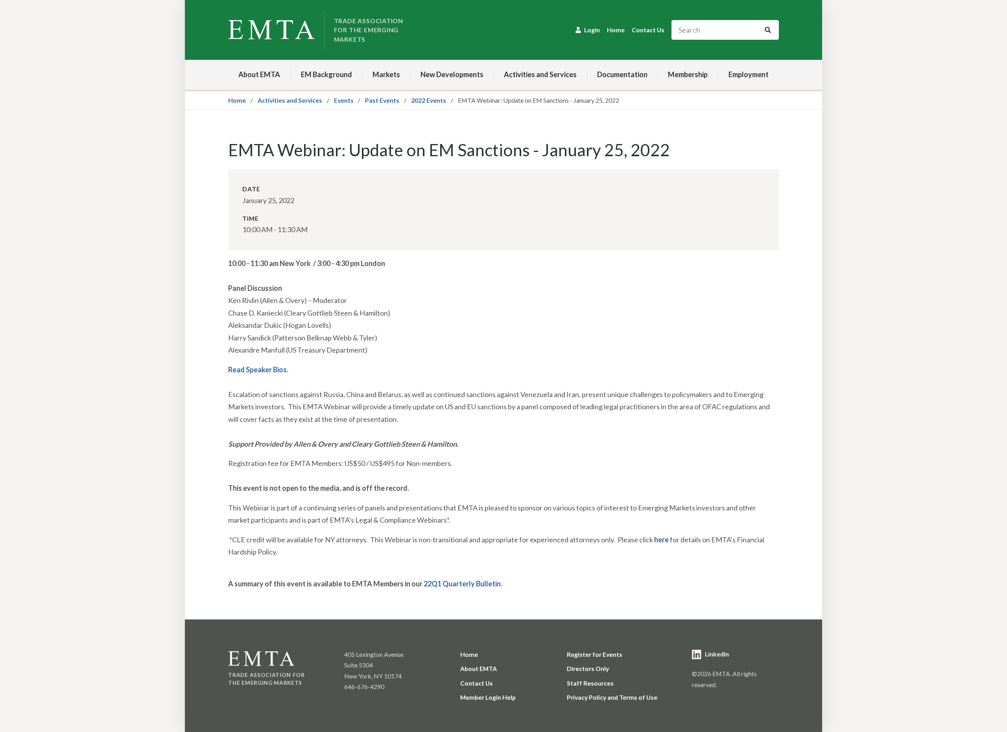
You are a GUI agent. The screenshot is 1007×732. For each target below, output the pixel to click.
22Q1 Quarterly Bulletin (462, 583)
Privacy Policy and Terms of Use (612, 697)
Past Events (382, 100)
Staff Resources (590, 683)
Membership (688, 74)
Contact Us (648, 29)
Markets (386, 74)
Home (616, 29)
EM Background (326, 74)
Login (592, 29)
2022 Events (428, 100)
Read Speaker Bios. (258, 369)
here (661, 539)
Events (344, 100)
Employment (749, 74)
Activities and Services (540, 74)
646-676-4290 (364, 686)
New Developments (452, 74)
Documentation (622, 74)
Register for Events (594, 654)
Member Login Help (488, 697)
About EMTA (259, 74)
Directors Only (588, 668)
